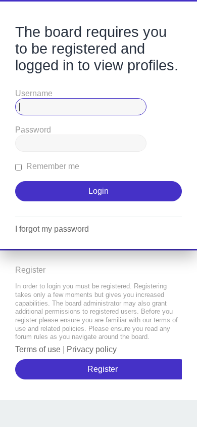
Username (34, 93)
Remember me (51, 166)
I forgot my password (52, 229)
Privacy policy (92, 349)
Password (33, 129)
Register (102, 369)
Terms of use (38, 349)
